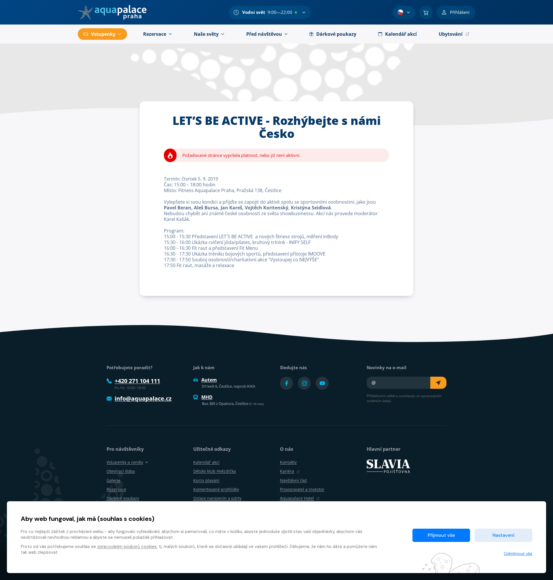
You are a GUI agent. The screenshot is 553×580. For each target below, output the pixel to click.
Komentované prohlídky (216, 489)
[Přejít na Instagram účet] (304, 383)
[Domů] (112, 12)
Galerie (113, 480)
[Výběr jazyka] (404, 12)
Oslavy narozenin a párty (217, 498)
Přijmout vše (441, 535)
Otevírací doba (121, 471)
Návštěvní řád (293, 480)
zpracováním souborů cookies (127, 546)
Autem (209, 380)
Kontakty (288, 462)
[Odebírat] (438, 383)
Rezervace (116, 489)
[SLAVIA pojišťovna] (388, 466)
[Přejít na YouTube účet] (322, 383)
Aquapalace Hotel (297, 498)
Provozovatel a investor (302, 489)
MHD (207, 397)
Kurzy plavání (206, 480)
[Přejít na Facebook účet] (286, 383)
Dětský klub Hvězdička (214, 471)
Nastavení (503, 535)
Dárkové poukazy (123, 498)
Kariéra (287, 471)
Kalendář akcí (206, 462)
